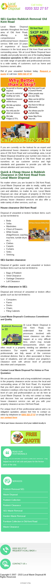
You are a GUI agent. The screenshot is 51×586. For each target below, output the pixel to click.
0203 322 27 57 (36, 8)
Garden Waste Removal (14, 516)
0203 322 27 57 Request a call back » (24, 549)
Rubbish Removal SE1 (13, 489)
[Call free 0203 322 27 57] (25, 142)
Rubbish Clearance (12, 505)
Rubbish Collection (11, 500)
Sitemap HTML (25, 583)
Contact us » (19, 564)
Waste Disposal (10, 494)
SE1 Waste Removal (12, 511)
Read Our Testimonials (19, 452)
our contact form (9, 417)
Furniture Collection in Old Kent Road (20, 521)
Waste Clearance (11, 527)
